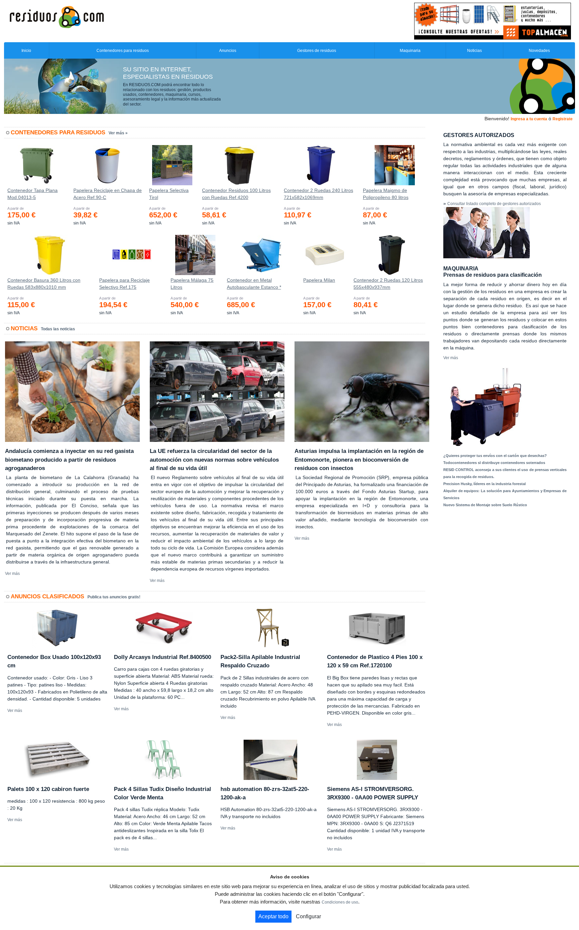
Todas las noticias (58, 329)
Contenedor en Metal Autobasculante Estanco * (254, 283)
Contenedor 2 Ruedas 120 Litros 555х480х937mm (388, 283)
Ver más (12, 573)
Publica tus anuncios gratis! (113, 597)
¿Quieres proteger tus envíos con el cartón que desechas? (495, 456)
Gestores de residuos (316, 50)
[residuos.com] (56, 16)
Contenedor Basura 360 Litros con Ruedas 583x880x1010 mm (43, 283)
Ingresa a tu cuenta (529, 119)
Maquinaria (410, 50)
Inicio (26, 50)
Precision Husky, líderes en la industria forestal (484, 484)
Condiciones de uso (340, 902)
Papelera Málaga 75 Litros (192, 283)
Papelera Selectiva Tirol (169, 194)
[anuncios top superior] (492, 20)
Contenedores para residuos (122, 50)
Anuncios (227, 50)
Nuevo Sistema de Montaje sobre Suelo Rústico (485, 505)
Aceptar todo (273, 916)
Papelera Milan (319, 280)
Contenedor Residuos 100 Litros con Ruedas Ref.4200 (236, 194)
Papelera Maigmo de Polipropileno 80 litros (385, 194)
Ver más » (118, 133)
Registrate (563, 119)
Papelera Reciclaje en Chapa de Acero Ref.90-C (107, 194)
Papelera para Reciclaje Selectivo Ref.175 (124, 283)
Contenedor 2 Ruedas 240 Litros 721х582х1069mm (318, 194)
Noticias (474, 50)
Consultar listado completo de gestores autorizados (494, 203)
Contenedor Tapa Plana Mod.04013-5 (32, 194)
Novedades (539, 50)
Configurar (308, 916)
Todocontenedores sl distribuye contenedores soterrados (494, 463)
